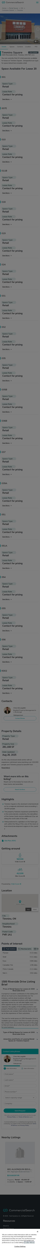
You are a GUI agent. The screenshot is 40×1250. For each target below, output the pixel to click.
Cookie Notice (29, 1242)
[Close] (37, 1231)
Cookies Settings (20, 1246)
